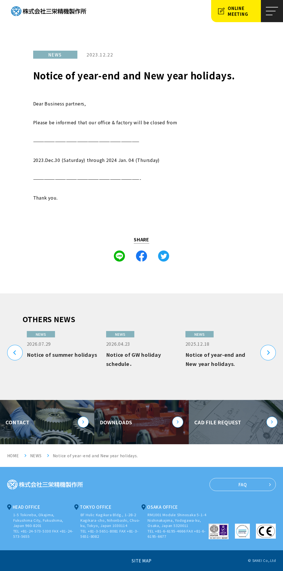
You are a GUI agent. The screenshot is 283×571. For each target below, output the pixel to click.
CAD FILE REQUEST (217, 422)
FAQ (243, 484)
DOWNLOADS (116, 422)
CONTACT (17, 422)
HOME (13, 455)
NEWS (36, 455)
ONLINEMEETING (238, 11)
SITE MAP (141, 561)
